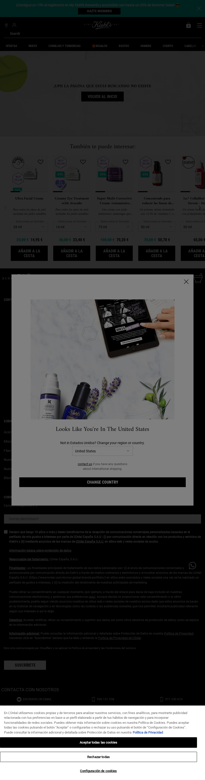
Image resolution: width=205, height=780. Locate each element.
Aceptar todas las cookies (98, 742)
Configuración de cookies (98, 771)
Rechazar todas (98, 757)
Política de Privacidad (148, 732)
